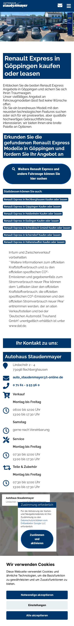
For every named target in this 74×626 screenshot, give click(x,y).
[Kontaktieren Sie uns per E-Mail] (60, 5)
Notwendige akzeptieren (37, 594)
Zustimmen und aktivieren (37, 539)
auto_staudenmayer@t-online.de (38, 377)
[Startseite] (15, 4)
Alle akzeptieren (37, 615)
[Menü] (69, 5)
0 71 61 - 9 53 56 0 (26, 385)
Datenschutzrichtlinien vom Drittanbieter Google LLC (34, 522)
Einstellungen (37, 605)
